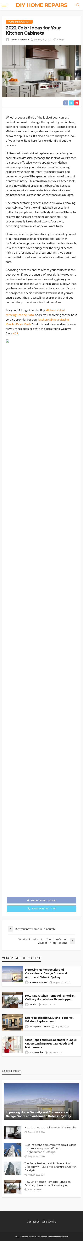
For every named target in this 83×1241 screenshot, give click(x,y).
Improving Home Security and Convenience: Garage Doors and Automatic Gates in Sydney (46, 973)
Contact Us (33, 1221)
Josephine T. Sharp (40, 1026)
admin (33, 1004)
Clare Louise (36, 1052)
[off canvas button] (4, 5)
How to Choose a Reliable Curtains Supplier (51, 1127)
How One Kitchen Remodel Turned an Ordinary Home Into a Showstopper (49, 997)
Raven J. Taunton (20, 39)
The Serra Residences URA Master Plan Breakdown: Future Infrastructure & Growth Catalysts (50, 1167)
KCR (15, 333)
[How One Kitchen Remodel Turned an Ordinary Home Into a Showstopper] (12, 1186)
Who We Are (49, 1221)
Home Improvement (19, 21)
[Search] (78, 5)
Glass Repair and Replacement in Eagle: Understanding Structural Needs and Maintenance (50, 1043)
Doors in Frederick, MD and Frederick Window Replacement (49, 1019)
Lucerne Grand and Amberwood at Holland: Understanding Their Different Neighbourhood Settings (51, 1148)
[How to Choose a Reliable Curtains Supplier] (12, 1132)
